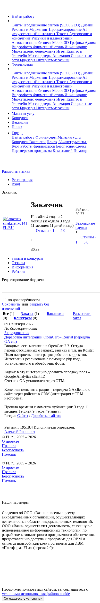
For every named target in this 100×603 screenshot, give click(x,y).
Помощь (80, 151)
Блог (15, 146)
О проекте (10, 441)
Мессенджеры (40, 56)
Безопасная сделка (71, 146)
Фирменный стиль (49, 47)
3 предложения (16, 333)
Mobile (58, 42)
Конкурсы (20, 118)
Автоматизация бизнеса (32, 42)
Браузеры (28, 60)
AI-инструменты (72, 142)
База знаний (63, 151)
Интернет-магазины (52, 60)
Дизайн (87, 25)
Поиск (17, 127)
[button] (13, 21)
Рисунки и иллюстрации (52, 38)
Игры (61, 51)
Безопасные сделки (85, 225)
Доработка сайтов (46, 416)
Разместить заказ (16, 171)
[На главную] (6, 8)
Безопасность (13, 450)
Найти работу (23, 16)
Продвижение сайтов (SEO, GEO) (52, 25)
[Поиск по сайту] (15, 163)
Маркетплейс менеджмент (34, 51)
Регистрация (22, 180)
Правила (9, 446)
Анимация (61, 56)
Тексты (62, 34)
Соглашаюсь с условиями (23, 598)
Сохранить (11, 304)
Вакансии (20, 122)
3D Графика (74, 42)
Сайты (18, 25)
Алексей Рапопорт (19, 432)
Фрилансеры (22, 64)
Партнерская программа (32, 151)
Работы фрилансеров (37, 146)
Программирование (66, 29)
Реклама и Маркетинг (30, 29)
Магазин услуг (24, 113)
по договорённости (24, 300)
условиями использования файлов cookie (36, 594)
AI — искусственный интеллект (52, 31)
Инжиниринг (76, 47)
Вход (16, 184)
